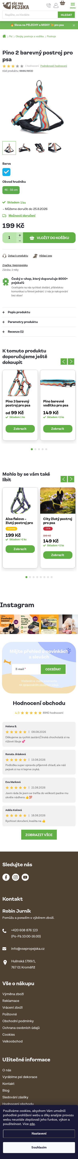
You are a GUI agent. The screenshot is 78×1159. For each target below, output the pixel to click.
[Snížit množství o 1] (19, 240)
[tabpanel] (20, 405)
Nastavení (39, 1134)
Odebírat (53, 669)
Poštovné (9, 1014)
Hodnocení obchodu (39, 702)
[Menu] (72, 5)
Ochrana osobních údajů (21, 1028)
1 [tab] (32, 449)
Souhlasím (39, 1147)
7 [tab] (48, 577)
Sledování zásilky (15, 1097)
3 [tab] (39, 449)
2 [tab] (35, 449)
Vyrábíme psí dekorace (19, 1077)
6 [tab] (44, 577)
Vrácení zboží (12, 1007)
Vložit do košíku (53, 237)
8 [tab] (52, 577)
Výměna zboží (13, 994)
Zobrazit (20, 429)
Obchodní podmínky (18, 1021)
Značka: (15, 265)
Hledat (66, 15)
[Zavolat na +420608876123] (48, 5)
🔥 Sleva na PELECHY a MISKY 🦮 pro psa (37, 25)
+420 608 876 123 (24, 930)
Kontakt (8, 1084)
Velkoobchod (12, 1041)
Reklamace (10, 1001)
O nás (6, 1070)
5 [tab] (46, 449)
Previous (64, 361)
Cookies (8, 1034)
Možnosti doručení (22, 215)
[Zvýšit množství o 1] (19, 235)
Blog (5, 1090)
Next (71, 361)
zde (32, 1124)
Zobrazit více (39, 834)
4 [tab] (43, 449)
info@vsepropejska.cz (28, 949)
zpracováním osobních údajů (40, 685)
